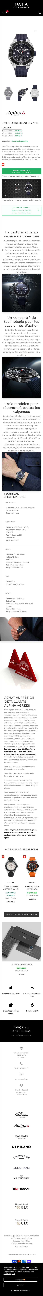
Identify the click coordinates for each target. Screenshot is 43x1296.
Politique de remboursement (21, 1243)
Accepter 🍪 (20, 1280)
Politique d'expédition (21, 1241)
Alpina (10, 883)
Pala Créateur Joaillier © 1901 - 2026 (21, 1254)
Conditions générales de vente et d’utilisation (21, 1236)
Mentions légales (21, 1246)
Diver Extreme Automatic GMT (10, 887)
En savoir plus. (9, 1274)
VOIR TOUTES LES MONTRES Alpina (21, 914)
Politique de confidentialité (21, 1238)
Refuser (20, 1285)
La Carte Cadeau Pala (21, 964)
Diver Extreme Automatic (32, 887)
